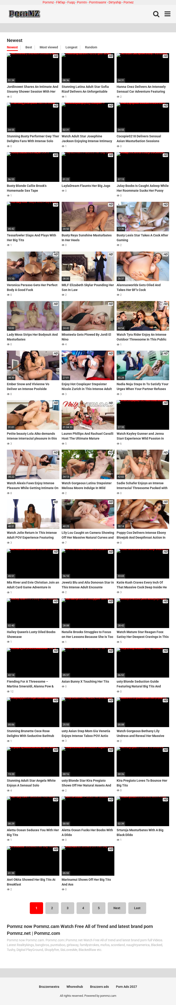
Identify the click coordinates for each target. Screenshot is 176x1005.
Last (137, 908)
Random (91, 47)
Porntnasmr (97, 2)
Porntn (82, 2)
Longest (71, 47)
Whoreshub (74, 986)
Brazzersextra (49, 986)
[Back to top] (160, 991)
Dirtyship (115, 2)
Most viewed (49, 47)
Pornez (129, 2)
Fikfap (60, 2)
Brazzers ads (99, 986)
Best (28, 47)
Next (116, 908)
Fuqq (71, 2)
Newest (12, 47)
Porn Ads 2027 (126, 986)
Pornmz (48, 2)
